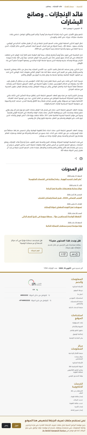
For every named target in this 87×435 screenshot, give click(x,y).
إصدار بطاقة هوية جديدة (77, 397)
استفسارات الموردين (76, 298)
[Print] (81, 158)
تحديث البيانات (78, 400)
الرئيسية (79, 6)
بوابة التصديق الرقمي (76, 376)
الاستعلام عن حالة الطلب (77, 392)
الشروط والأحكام (77, 327)
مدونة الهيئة (69, 6)
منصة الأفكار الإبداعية (76, 353)
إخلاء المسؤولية (77, 323)
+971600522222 (24, 300)
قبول (16, 425)
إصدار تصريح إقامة (77, 410)
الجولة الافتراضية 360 (76, 367)
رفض (6, 425)
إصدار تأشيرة (79, 407)
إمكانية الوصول (78, 334)
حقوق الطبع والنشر (76, 330)
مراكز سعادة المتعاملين (79, 358)
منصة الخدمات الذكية (76, 308)
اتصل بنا (80, 294)
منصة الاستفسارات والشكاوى (76, 303)
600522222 (24, 295)
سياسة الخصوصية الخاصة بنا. (54, 430)
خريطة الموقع (78, 290)
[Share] (76, 158)
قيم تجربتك (35, 250)
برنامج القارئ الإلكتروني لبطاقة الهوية (75, 371)
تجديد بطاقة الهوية (76, 403)
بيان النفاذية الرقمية (76, 338)
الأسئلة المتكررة (77, 287)
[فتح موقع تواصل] (35, 282)
